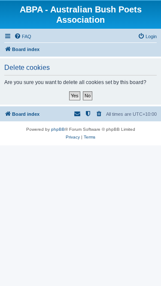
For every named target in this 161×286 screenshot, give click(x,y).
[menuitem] (22, 36)
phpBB (58, 129)
